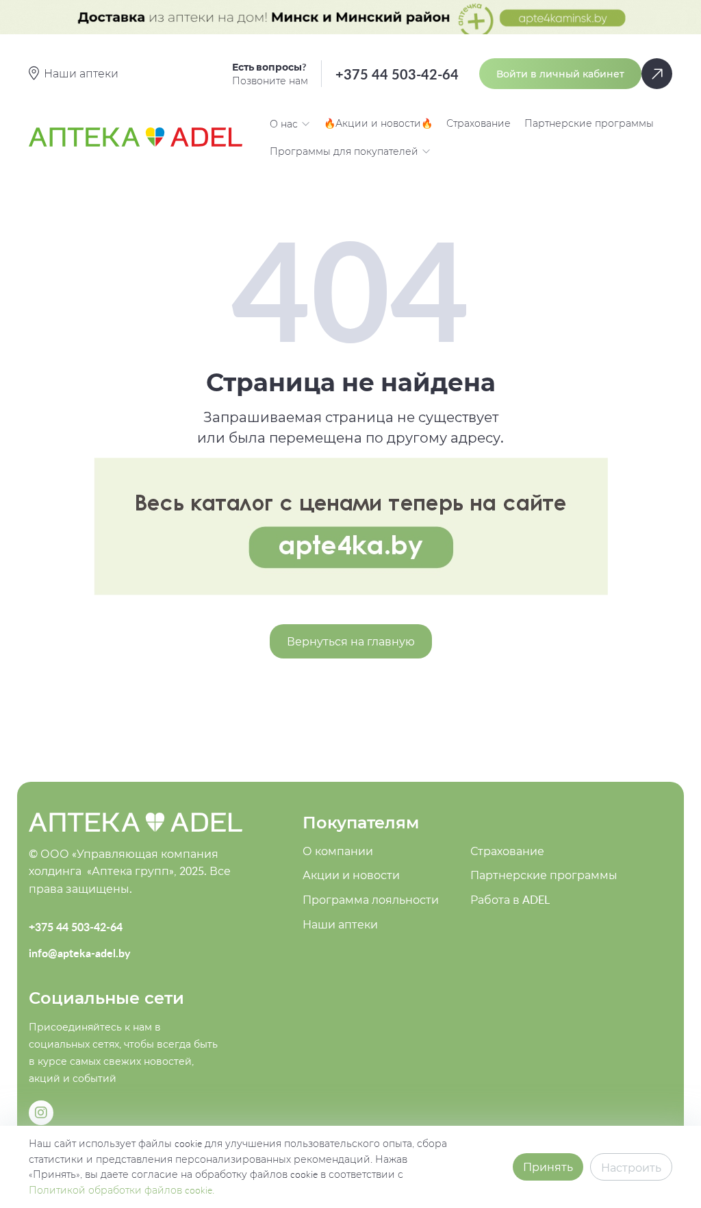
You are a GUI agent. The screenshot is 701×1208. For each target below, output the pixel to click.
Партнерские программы (589, 123)
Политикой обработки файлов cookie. (121, 1189)
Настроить (631, 1167)
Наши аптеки (340, 924)
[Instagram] (41, 1112)
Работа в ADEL (510, 899)
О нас (284, 123)
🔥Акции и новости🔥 (378, 123)
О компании (338, 851)
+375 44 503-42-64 (397, 74)
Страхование (478, 123)
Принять (548, 1166)
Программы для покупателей (344, 151)
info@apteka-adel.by (79, 953)
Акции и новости (351, 875)
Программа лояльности (371, 899)
